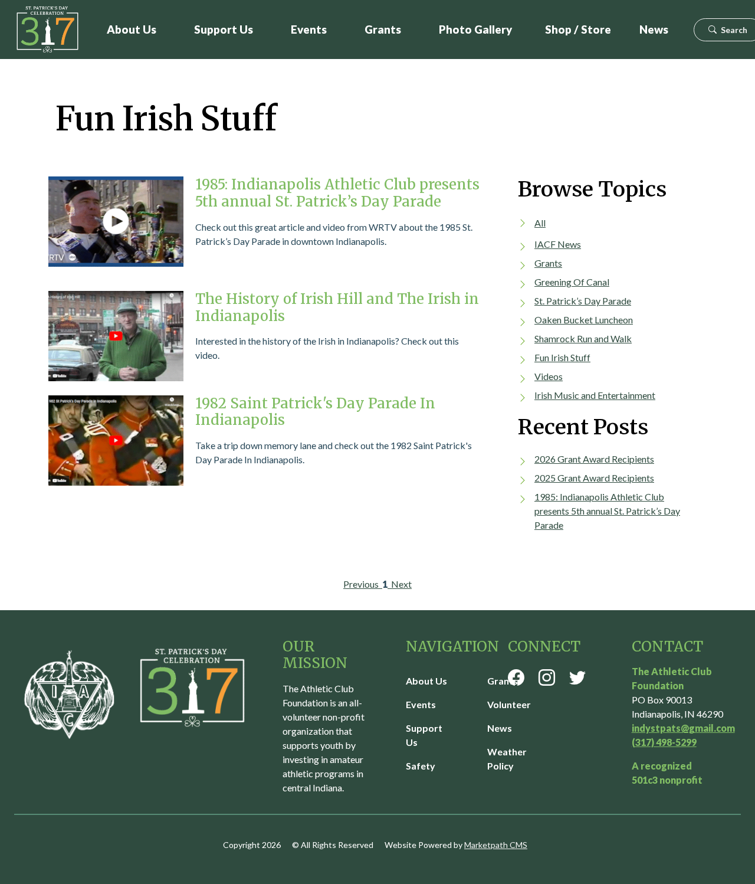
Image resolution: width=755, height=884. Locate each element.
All (540, 222)
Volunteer (509, 704)
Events (309, 29)
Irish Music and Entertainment (594, 395)
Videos (548, 376)
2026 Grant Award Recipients (594, 458)
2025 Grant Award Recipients (594, 477)
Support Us (223, 29)
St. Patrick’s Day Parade (582, 300)
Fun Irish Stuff (562, 357)
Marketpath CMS (495, 845)
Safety (420, 765)
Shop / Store (578, 29)
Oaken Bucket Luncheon (583, 319)
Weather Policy (507, 758)
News (653, 29)
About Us (131, 29)
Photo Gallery (475, 29)
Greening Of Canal (571, 281)
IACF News (557, 244)
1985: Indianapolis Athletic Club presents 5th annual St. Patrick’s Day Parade (607, 511)
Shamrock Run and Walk (583, 338)
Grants (383, 29)
